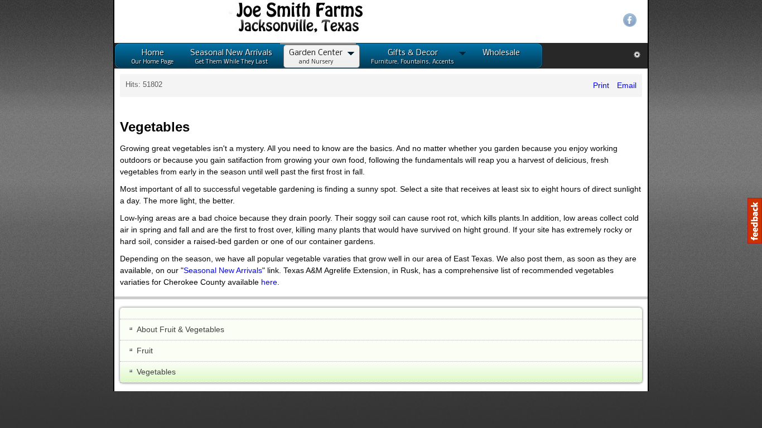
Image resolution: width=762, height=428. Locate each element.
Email (739, 85)
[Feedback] (754, 221)
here (448, 235)
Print (714, 85)
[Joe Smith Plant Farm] (131, 20)
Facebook (743, 20)
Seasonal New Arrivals (628, 223)
